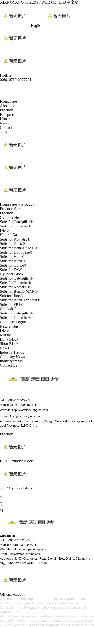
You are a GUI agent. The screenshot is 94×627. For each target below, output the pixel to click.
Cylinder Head (11, 217)
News (4, 123)
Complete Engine (13, 322)
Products (6, 110)
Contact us (8, 127)
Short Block (9, 344)
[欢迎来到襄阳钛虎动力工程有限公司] (30, 532)
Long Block (9, 339)
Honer (5, 119)
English (37, 25)
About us (7, 106)
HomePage (8, 101)
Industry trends (11, 361)
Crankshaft (8, 309)
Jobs (3, 132)
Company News (12, 357)
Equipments (9, 114)
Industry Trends (12, 352)
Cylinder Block (11, 274)
